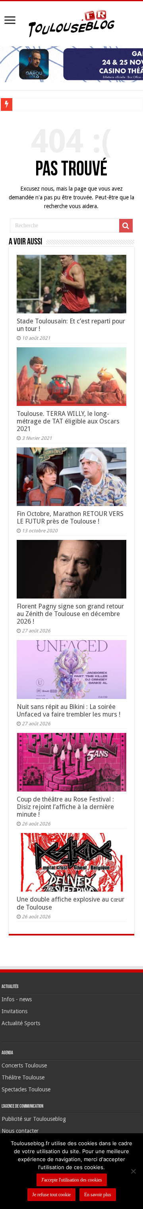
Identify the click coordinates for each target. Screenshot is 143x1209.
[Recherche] (126, 225)
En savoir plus (97, 1194)
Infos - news (17, 999)
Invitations (14, 1011)
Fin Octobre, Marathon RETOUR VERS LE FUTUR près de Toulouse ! (70, 517)
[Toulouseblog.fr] (71, 22)
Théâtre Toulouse (23, 1077)
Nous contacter (20, 1131)
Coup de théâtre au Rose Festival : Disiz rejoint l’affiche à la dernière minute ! (65, 806)
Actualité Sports (21, 1023)
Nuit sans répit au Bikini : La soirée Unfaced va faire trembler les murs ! (68, 710)
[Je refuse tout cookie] (133, 1171)
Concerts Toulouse (24, 1065)
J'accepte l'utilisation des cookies (71, 1180)
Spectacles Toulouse (26, 1089)
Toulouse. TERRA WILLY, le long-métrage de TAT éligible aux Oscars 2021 (68, 421)
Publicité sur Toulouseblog (34, 1119)
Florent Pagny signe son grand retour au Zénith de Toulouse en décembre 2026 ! (70, 614)
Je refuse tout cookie (51, 1194)
